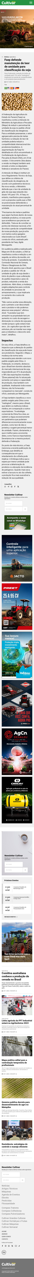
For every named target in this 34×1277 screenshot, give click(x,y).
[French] (14, 88)
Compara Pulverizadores (13, 1214)
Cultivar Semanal (10, 1227)
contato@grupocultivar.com (8, 1268)
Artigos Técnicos (10, 1188)
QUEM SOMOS (6, 1236)
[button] (30, 2)
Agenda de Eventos (11, 1194)
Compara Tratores (10, 1208)
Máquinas (6, 1191)
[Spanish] (11, 88)
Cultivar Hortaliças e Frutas (14, 1221)
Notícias (6, 1185)
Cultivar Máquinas (10, 1224)
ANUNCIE (4, 1234)
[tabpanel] (17, 28)
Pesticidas (7, 1200)
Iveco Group (5, 1018)
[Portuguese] (5, 88)
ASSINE (4, 1231)
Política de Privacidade (7, 1242)
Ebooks (5, 1197)
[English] (8, 88)
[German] (17, 88)
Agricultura (13, 57)
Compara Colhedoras (12, 1211)
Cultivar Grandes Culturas (13, 1218)
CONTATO (5, 1239)
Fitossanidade (8, 1203)
